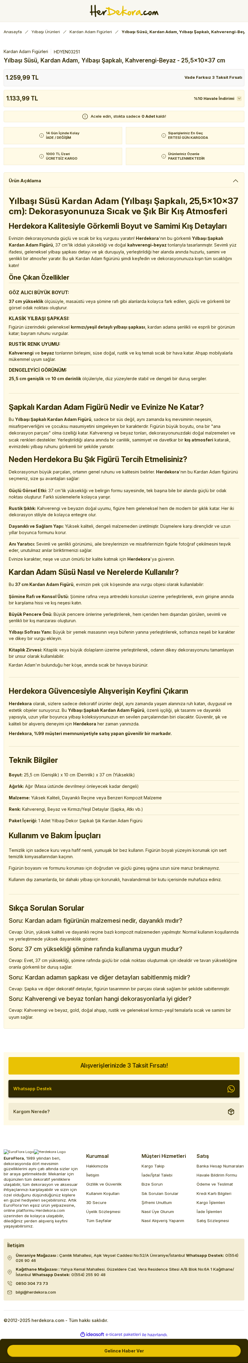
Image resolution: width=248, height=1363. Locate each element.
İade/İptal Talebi (157, 1175)
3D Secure (96, 1202)
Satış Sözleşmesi (213, 1220)
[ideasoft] (92, 1334)
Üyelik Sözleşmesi (103, 1211)
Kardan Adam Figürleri (26, 51)
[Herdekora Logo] (124, 11)
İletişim (92, 1175)
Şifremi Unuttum (157, 1202)
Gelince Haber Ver (124, 1350)
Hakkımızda (97, 1166)
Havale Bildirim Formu (217, 1175)
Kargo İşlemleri (211, 1202)
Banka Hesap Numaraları (220, 1166)
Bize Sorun (152, 1184)
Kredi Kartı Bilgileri (214, 1193)
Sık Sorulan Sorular (160, 1193)
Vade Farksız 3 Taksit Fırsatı (213, 77)
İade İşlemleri (209, 1211)
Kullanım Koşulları (102, 1193)
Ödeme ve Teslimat (215, 1184)
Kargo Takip (153, 1166)
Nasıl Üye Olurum (158, 1211)
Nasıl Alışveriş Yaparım (163, 1220)
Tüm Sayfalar (99, 1220)
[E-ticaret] (123, 1334)
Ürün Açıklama (25, 180)
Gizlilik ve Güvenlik (104, 1184)
